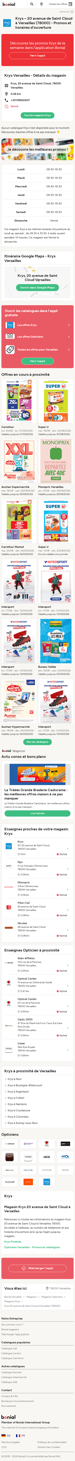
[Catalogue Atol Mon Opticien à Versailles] (65, 1157)
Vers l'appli (37, 55)
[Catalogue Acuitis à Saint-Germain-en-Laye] (9, 1182)
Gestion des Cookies (49, 1447)
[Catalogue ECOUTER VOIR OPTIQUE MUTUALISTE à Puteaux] (28, 1170)
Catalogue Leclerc (11, 1353)
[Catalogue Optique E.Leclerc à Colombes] (28, 1144)
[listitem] (19, 407)
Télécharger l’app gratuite (15, 1334)
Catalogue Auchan (11, 1372)
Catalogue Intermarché (14, 1377)
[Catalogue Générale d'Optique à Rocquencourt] (47, 1170)
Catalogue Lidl (9, 1348)
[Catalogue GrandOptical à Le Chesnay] (65, 1170)
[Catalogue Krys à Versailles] (47, 1182)
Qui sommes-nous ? (12, 1324)
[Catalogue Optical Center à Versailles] (47, 1144)
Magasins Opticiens (52, 1297)
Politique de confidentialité (52, 1442)
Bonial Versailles (13, 1297)
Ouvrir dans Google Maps (37, 287)
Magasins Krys (12, 1301)
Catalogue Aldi (9, 1382)
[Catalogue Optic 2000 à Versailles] (9, 1170)
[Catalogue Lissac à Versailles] (28, 1157)
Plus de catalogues (37, 741)
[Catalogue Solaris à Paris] (28, 1182)
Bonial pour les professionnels (17, 1401)
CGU (4, 1447)
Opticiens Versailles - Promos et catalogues (32, 1247)
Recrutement (8, 1406)
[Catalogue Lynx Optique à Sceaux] (65, 1144)
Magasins (32, 1297)
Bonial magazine (10, 1329)
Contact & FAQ (9, 1396)
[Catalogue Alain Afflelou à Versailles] (9, 1144)
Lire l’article (37, 813)
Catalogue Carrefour (12, 1358)
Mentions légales (10, 1442)
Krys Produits (12, 1241)
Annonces (64, 11)
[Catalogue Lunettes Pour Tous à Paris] (47, 1157)
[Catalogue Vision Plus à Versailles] (9, 1157)
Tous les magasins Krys (37, 115)
